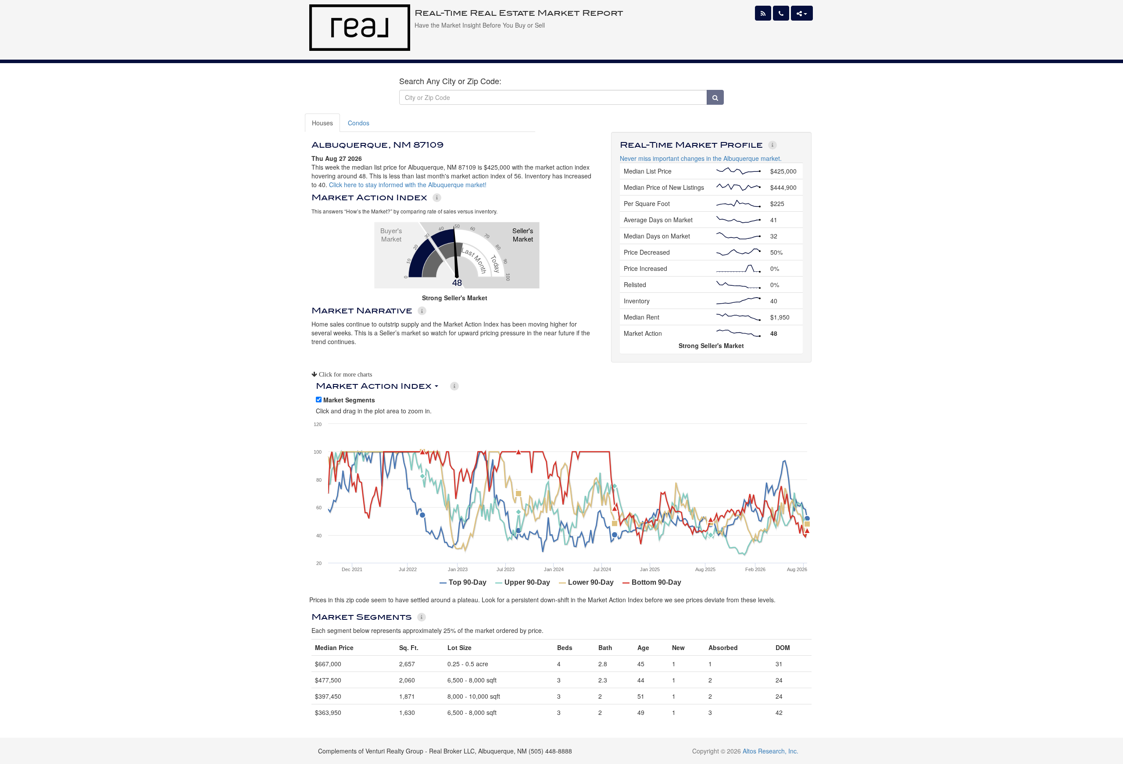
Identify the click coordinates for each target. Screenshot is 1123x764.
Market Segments (348, 399)
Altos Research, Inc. (770, 750)
